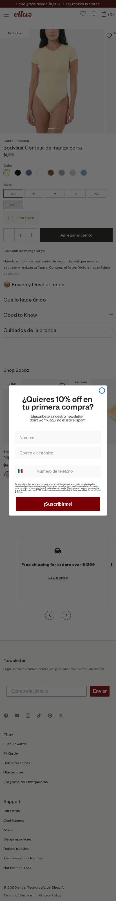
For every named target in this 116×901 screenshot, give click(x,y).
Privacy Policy (94, 490)
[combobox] (24, 471)
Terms (19, 492)
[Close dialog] (102, 390)
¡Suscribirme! (58, 504)
